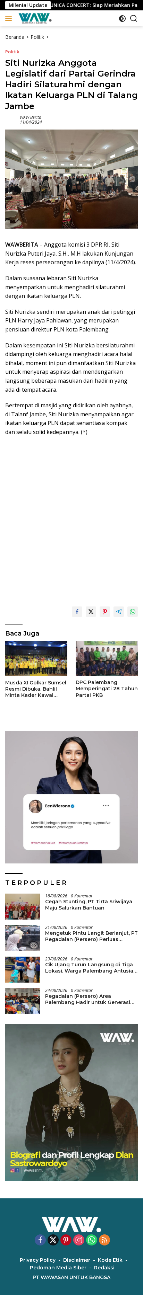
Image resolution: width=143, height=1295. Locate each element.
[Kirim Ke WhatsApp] (132, 611)
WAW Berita (30, 117)
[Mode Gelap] (122, 18)
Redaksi (104, 1268)
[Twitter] (53, 1240)
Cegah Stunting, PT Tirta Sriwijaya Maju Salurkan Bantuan (88, 904)
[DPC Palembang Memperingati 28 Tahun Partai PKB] (107, 658)
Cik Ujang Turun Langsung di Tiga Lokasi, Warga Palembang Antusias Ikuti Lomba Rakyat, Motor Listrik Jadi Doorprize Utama (90, 967)
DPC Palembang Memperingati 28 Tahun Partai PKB (107, 688)
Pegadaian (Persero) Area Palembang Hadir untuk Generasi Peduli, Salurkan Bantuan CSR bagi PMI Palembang (89, 999)
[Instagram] (78, 1240)
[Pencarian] (134, 18)
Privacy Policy (38, 1260)
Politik (12, 51)
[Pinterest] (66, 1240)
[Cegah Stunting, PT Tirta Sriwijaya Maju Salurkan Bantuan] (22, 907)
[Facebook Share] (77, 611)
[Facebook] (40, 1240)
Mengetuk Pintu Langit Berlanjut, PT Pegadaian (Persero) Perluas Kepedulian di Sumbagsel (91, 936)
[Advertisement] (71, 518)
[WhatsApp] (91, 1240)
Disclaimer (76, 1260)
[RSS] (104, 1240)
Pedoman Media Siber (58, 1268)
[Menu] (10, 18)
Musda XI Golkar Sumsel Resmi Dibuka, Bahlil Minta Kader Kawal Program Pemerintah (35, 689)
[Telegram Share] (118, 611)
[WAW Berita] (34, 18)
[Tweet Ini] (91, 611)
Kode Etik (110, 1260)
